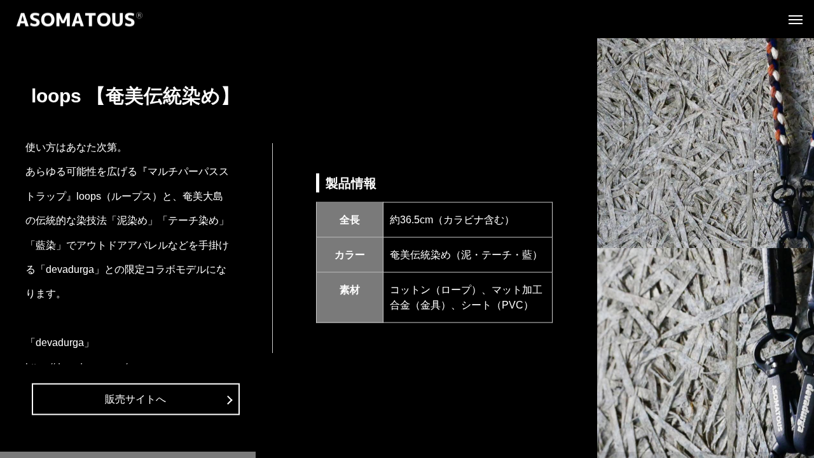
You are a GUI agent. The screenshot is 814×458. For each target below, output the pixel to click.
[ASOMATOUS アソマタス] (79, 19)
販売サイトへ (135, 399)
